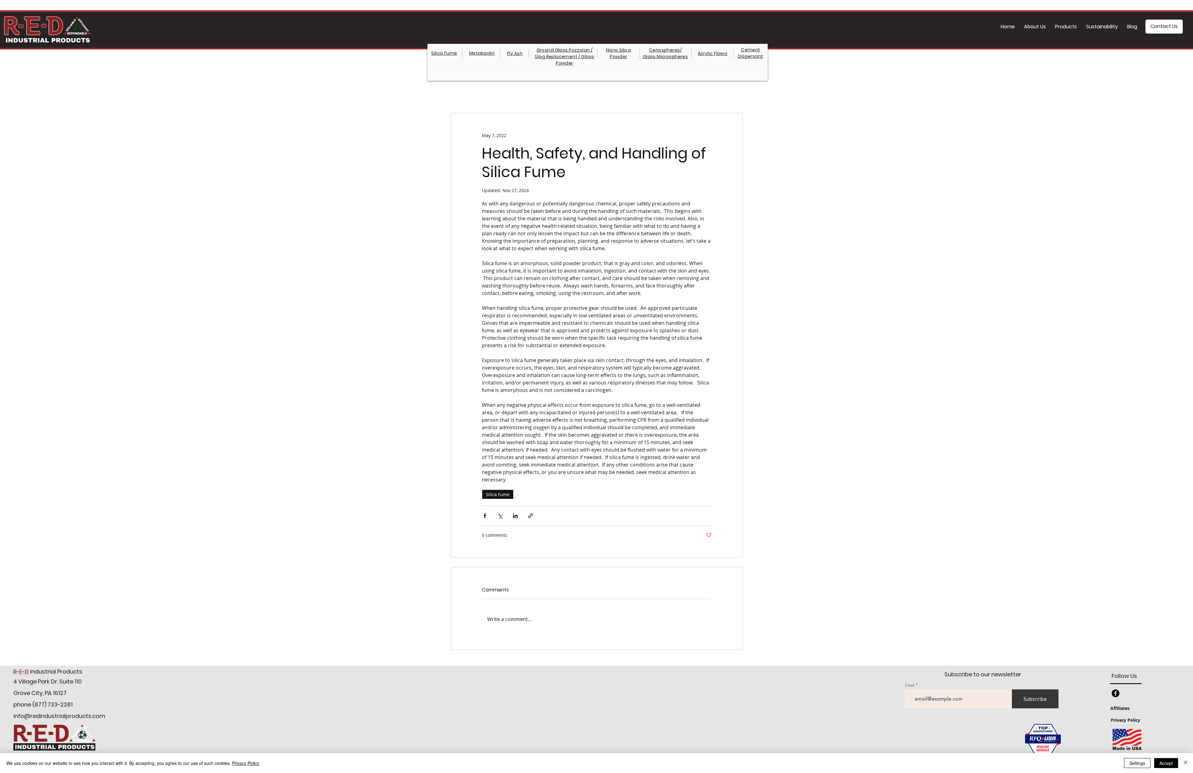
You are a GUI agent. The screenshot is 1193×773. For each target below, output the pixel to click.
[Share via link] (530, 516)
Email (909, 685)
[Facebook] (1115, 693)
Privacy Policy (245, 763)
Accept (1166, 763)
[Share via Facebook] (485, 516)
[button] (1065, 27)
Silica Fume (498, 494)
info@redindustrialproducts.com (59, 716)
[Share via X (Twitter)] (500, 516)
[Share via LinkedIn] (515, 516)
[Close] (1185, 763)
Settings (1137, 763)
